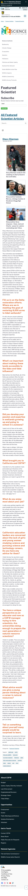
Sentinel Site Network (8, 66)
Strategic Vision (6, 795)
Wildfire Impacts (7, 73)
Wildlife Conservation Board (14, 857)
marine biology (7, 765)
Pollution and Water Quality (10, 62)
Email (3, 103)
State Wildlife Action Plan (9, 69)
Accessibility (7, 870)
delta (21, 757)
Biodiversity (5, 44)
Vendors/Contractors (7, 819)
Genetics (4, 55)
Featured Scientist (14, 748)
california (10, 752)
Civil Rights (4, 872)
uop (13, 763)
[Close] (26, 1)
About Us (24, 7)
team (4, 763)
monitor (20, 760)
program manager (8, 757)
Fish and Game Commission (14, 854)
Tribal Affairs (5, 798)
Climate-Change (6, 48)
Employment (5, 809)
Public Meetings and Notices (10, 816)
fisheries (16, 757)
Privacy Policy (5, 876)
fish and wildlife (7, 755)
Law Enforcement (6, 789)
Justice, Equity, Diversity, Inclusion (11, 785)
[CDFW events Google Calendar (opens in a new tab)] (20, 8)
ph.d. (17, 763)
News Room (5, 836)
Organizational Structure (8, 792)
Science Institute (7, 41)
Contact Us (4, 879)
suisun (9, 763)
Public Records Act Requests (10, 840)
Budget (3, 782)
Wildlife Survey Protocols (9, 80)
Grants (3, 812)
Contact (25, 9)
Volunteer (4, 822)
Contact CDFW (5, 833)
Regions (3, 843)
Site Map (4, 878)
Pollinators (5, 58)
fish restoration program (9, 760)
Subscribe (4, 108)
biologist (15, 755)
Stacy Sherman (10, 139)
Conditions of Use (6, 874)
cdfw (16, 752)
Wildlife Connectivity (8, 76)
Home (2, 21)
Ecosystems (5, 51)
